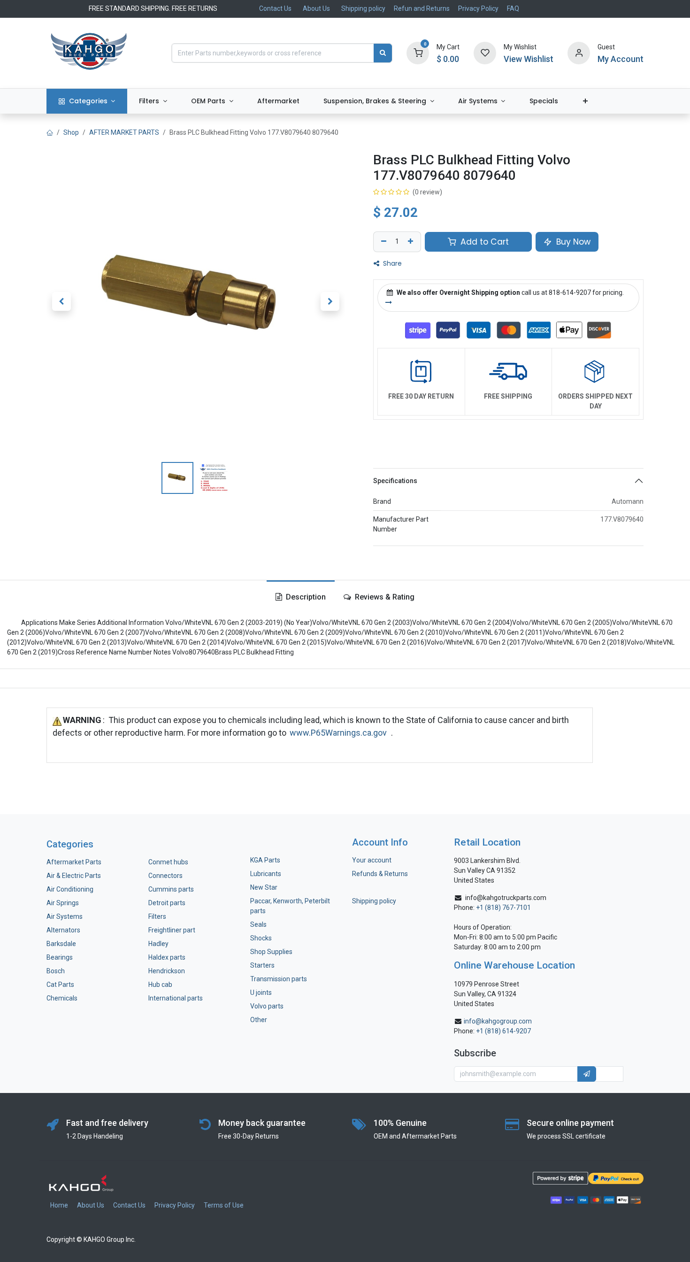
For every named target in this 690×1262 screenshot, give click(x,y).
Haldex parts (166, 957)
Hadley (158, 943)
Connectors (166, 875)
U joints (261, 992)
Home (59, 1205)
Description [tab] (305, 597)
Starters (262, 965)
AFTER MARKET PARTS (124, 132)
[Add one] (411, 241)
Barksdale (61, 943)
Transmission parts (278, 979)
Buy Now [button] (572, 241)
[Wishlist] (485, 52)
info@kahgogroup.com (498, 1021)
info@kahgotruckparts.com (505, 897)
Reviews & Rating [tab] (383, 597)
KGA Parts (265, 860)
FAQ (513, 8)
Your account (371, 860)
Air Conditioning (69, 889)
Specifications (395, 481)
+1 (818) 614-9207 (503, 1031)
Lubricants (265, 873)
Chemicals (61, 998)
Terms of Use (224, 1205)
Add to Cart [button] (483, 241)
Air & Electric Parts (73, 875)
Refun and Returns (422, 8)
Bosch (55, 971)
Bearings (59, 957)
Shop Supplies (271, 951)
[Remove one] (382, 241)
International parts (175, 998)
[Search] (383, 53)
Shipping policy (363, 8)
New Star (263, 887)
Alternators (63, 930)
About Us (316, 8)
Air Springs (62, 903)
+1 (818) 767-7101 (503, 907)
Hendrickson (166, 971)
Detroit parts (166, 903)
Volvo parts (267, 1006)
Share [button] (391, 263)
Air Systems (64, 916)
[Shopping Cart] (417, 52)
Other (258, 1019)
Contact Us (275, 8)
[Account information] (578, 52)
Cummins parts (171, 889)
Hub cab (160, 984)
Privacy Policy (478, 8)
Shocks (261, 938)
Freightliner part (171, 930)
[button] (61, 301)
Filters (157, 916)
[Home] (49, 132)
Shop (71, 132)
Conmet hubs (168, 862)
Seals (258, 924)
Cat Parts (60, 984)
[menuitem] (86, 101)
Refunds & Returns (380, 873)
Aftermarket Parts (73, 862)
